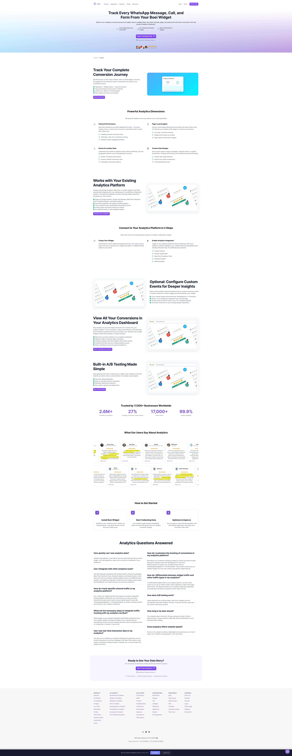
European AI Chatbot (116, 712)
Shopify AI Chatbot (116, 698)
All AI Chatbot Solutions (117, 715)
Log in (180, 4)
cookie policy (144, 752)
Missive (154, 712)
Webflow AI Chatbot (116, 701)
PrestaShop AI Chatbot (117, 709)
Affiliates (187, 709)
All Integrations (157, 715)
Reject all (166, 752)
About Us (187, 695)
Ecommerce (140, 695)
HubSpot (155, 703)
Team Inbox (97, 715)
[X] (143, 732)
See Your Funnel (99, 97)
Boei (98, 4)
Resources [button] (135, 4)
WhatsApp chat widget (131, 244)
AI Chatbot (97, 698)
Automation (97, 720)
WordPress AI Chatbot (117, 695)
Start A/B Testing (99, 389)
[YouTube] (149, 732)
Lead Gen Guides (174, 709)
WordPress (155, 695)
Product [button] (106, 4)
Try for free (193, 4)
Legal (186, 703)
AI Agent (96, 703)
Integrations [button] (113, 4)
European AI (140, 715)
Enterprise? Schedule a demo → (147, 40)
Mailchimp (155, 706)
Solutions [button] (121, 4)
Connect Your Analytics (101, 213)
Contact (187, 698)
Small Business (141, 703)
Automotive (140, 706)
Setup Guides (173, 701)
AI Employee (98, 701)
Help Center (172, 698)
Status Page (188, 706)
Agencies (139, 712)
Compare (171, 706)
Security (187, 701)
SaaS (138, 698)
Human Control (98, 717)
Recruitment (140, 709)
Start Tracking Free (145, 36)
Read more (105, 461)
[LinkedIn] (146, 732)
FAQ (170, 703)
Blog (170, 695)
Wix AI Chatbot (114, 703)
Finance (138, 701)
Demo (185, 4)
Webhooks (155, 709)
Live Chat (97, 706)
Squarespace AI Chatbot (117, 706)
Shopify (154, 698)
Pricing (128, 4)
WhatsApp (136, 127)
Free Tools (172, 712)
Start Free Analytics (145, 668)
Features (96, 57)
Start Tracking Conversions (102, 349)
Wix (153, 701)
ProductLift (188, 712)
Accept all (155, 752)
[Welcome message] (287, 751)
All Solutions (140, 717)
